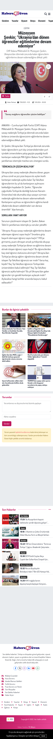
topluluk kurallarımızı (22, 432)
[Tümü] (50, 509)
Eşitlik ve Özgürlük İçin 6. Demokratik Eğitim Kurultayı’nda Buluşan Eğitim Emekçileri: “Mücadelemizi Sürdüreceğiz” (39, 332)
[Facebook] (15, 668)
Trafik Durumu (10, 684)
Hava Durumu (10, 678)
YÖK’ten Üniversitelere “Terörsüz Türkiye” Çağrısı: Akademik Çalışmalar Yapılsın (35, 546)
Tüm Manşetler (10, 689)
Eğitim (26, 28)
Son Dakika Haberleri (12, 692)
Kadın (45, 705)
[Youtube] (33, 668)
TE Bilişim (31, 727)
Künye (15, 707)
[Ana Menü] (49, 14)
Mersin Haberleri (26, 565)
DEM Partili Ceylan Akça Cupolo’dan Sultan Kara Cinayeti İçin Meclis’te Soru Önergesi (33, 558)
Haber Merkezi (11, 102)
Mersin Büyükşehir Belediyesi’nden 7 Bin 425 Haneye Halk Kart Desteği (35, 570)
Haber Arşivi (9, 695)
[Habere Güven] (14, 14)
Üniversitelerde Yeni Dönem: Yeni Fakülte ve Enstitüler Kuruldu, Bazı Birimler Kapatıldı (13, 331)
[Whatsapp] (38, 668)
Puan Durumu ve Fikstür (13, 687)
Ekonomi (41, 21)
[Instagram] (24, 668)
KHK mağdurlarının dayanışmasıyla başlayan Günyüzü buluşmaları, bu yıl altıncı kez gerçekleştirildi (33, 582)
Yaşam (23, 528)
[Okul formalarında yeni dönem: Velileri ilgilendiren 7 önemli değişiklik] (39, 346)
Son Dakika (24, 516)
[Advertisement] (26, 475)
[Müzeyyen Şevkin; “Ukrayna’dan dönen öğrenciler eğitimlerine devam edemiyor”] (26, 77)
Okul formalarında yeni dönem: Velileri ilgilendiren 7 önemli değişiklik (38, 357)
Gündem (5, 21)
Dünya (32, 21)
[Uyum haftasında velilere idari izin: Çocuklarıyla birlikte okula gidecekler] (14, 372)
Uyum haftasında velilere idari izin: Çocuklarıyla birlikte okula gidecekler (12, 383)
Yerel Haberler (9, 705)
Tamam (43, 736)
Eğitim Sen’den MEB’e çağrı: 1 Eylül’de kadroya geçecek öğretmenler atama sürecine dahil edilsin (12, 358)
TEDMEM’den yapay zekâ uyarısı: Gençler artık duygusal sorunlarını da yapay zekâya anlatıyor (39, 384)
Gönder (7, 423)
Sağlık (37, 705)
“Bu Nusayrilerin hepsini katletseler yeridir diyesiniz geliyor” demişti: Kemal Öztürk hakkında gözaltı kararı (35, 521)
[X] (20, 668)
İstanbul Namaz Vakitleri (13, 681)
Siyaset (24, 21)
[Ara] (45, 14)
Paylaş (7, 96)
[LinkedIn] (29, 668)
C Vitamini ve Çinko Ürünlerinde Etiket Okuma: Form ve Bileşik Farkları (34, 533)
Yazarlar (15, 21)
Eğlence (7, 707)
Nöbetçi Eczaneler (11, 676)
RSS (11, 719)
